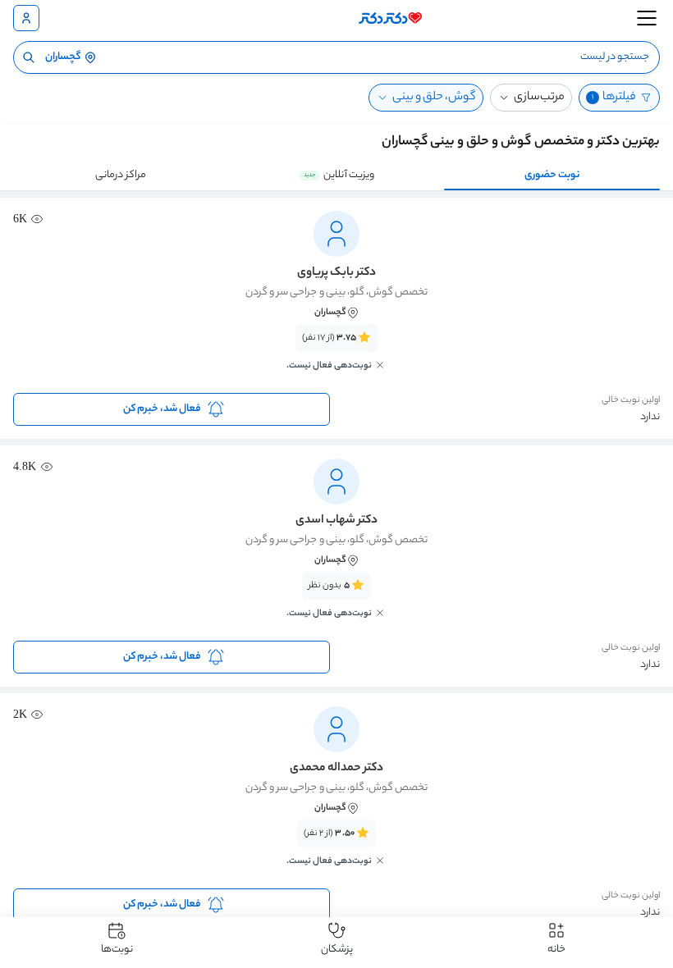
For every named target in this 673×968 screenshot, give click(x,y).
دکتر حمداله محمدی (336, 769)
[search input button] (29, 57)
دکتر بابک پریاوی (336, 273)
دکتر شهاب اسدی (336, 521)
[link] (336, 357)
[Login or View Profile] (26, 18)
